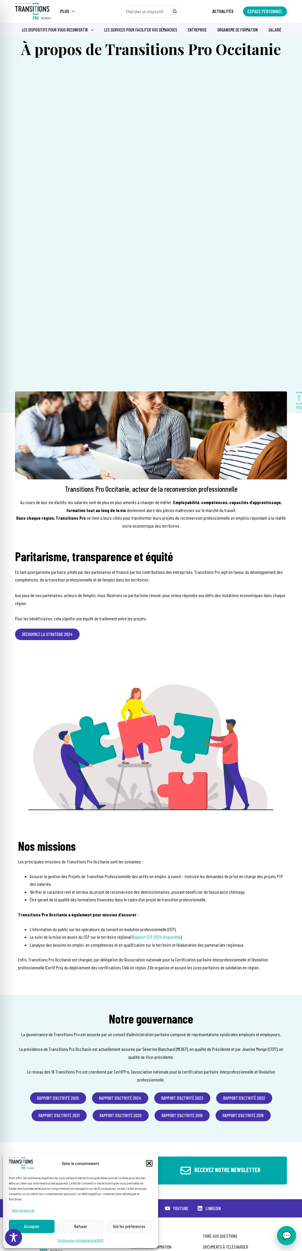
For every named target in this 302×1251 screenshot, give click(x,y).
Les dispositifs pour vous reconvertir (55, 29)
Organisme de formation (237, 29)
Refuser (80, 1226)
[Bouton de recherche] (175, 11)
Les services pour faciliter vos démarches (140, 29)
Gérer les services (23, 1210)
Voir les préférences (129, 1226)
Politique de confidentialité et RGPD (81, 1240)
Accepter (31, 1226)
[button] (149, 1163)
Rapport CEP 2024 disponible (156, 937)
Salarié (274, 29)
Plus (64, 11)
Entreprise (197, 29)
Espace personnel (265, 11)
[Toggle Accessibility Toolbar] (13, 1237)
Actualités (222, 11)
